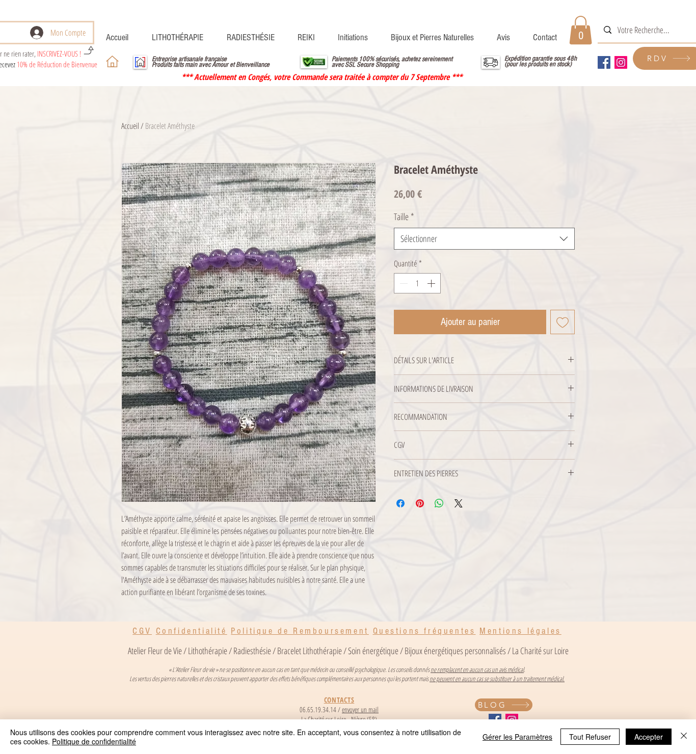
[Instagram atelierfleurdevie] (620, 62)
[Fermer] (684, 737)
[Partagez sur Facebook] (400, 503)
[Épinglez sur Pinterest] (420, 503)
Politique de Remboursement (300, 631)
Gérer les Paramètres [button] (517, 737)
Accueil (130, 125)
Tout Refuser (590, 737)
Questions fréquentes (424, 631)
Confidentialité (191, 631)
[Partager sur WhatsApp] (439, 503)
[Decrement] (402, 283)
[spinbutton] (417, 283)
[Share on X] (458, 503)
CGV (142, 631)
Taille (404, 216)
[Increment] (432, 283)
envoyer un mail (360, 709)
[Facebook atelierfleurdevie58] (604, 62)
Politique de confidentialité (94, 741)
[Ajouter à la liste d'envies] (562, 322)
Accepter (648, 737)
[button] (581, 30)
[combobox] (484, 239)
